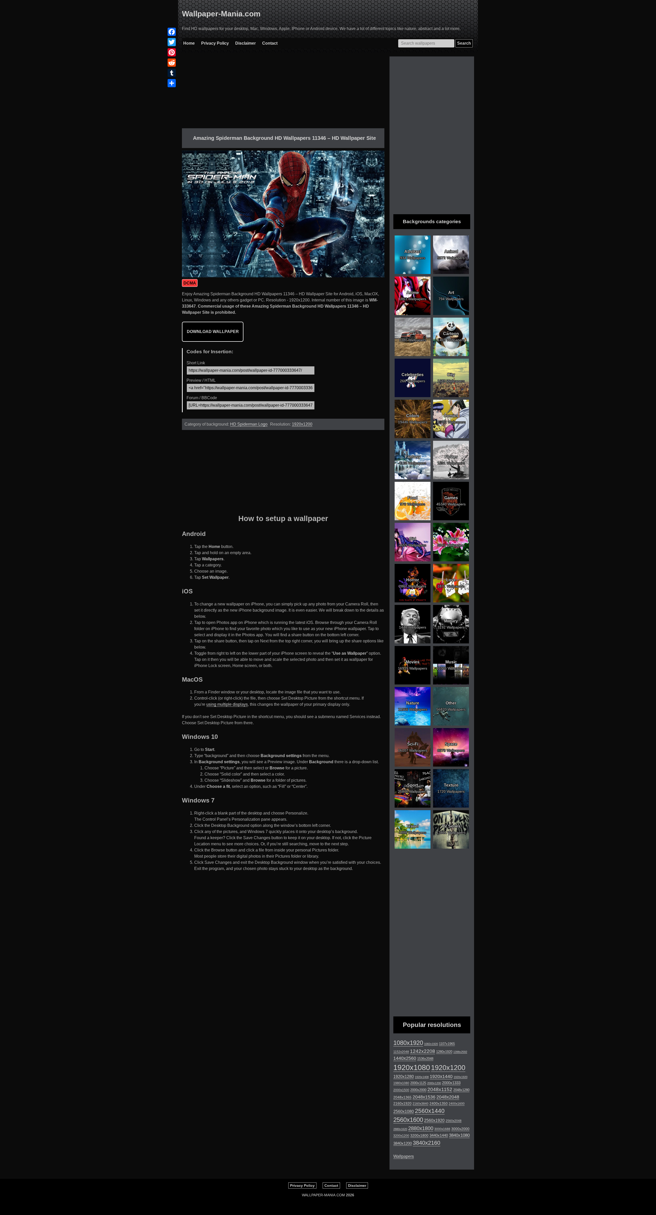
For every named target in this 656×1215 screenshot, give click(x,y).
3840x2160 (426, 1143)
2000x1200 (434, 1083)
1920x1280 (403, 1076)
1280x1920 (444, 1052)
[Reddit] (172, 62)
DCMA (189, 283)
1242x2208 (422, 1051)
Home (189, 43)
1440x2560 (404, 1058)
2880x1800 (420, 1128)
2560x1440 (430, 1111)
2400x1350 (438, 1103)
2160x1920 (402, 1103)
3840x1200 (402, 1143)
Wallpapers (403, 1156)
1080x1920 (408, 1043)
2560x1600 (408, 1119)
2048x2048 (447, 1097)
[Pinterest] (172, 52)
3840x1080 (459, 1135)
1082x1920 (431, 1043)
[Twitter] (172, 42)
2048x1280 (461, 1090)
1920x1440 (441, 1076)
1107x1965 (447, 1044)
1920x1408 (422, 1077)
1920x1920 (460, 1077)
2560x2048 (454, 1120)
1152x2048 (401, 1052)
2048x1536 (424, 1097)
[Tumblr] (172, 73)
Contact (270, 43)
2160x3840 (420, 1103)
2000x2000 (418, 1090)
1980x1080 (401, 1083)
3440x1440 (438, 1135)
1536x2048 (425, 1059)
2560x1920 (434, 1120)
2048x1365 (402, 1097)
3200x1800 (419, 1135)
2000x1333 (451, 1083)
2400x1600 (457, 1103)
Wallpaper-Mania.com (221, 13)
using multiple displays (227, 704)
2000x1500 (401, 1090)
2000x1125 (418, 1083)
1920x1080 (411, 1067)
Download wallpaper (213, 331)
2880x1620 (400, 1129)
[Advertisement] (283, 92)
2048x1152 (439, 1089)
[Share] (172, 83)
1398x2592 (460, 1051)
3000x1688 (442, 1129)
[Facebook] (172, 32)
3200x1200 (401, 1136)
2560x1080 (403, 1111)
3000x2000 (460, 1129)
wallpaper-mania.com (323, 1195)
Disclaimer (245, 43)
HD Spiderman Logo (249, 424)
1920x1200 (302, 424)
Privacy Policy (215, 43)
